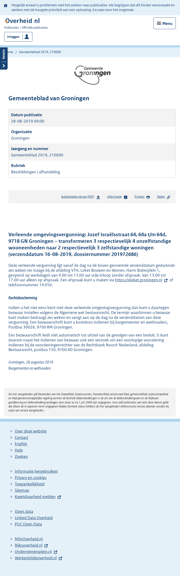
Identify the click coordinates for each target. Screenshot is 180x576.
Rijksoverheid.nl (28, 545)
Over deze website (31, 431)
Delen (161, 197)
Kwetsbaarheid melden (35, 496)
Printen (139, 197)
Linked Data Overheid (34, 517)
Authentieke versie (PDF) (78, 198)
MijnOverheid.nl (29, 538)
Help (19, 450)
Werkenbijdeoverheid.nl (36, 558)
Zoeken (21, 456)
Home (8, 52)
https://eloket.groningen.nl (138, 279)
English (21, 443)
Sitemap (22, 490)
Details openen (4, 58)
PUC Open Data (28, 524)
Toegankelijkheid (30, 484)
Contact (21, 437)
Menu (167, 23)
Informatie (114, 197)
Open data (24, 511)
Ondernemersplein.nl (33, 551)
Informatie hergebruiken (36, 471)
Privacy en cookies (30, 477)
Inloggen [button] (13, 37)
